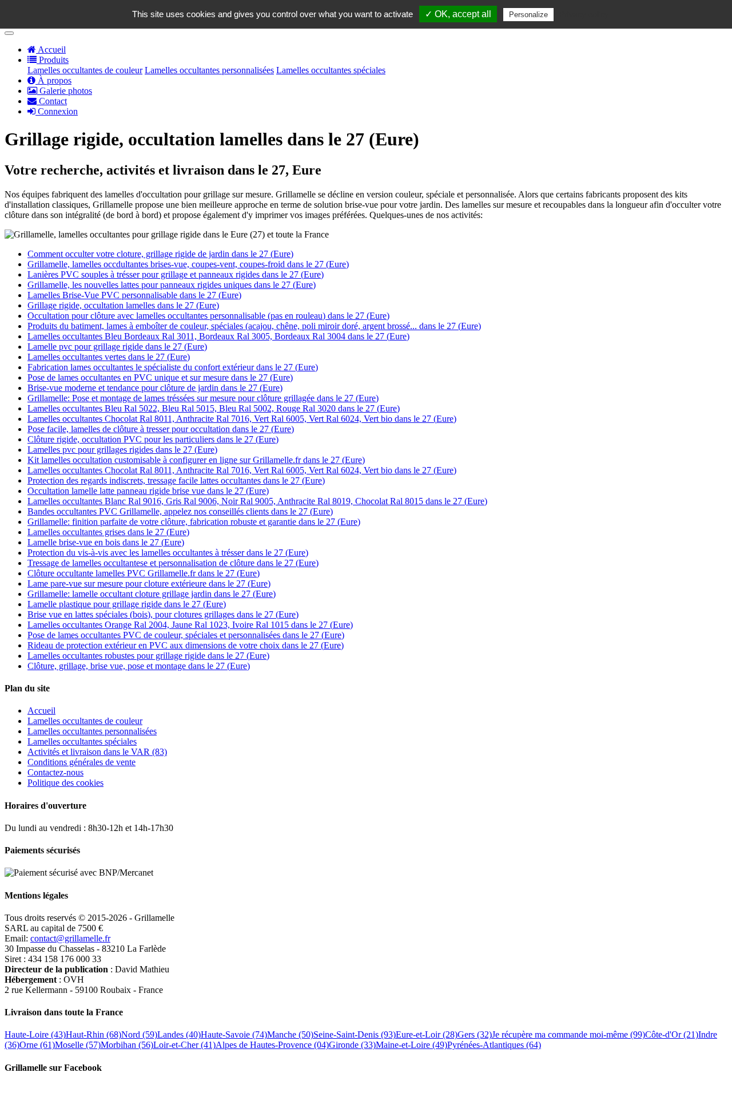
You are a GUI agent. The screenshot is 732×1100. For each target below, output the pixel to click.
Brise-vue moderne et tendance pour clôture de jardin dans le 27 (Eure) (155, 388)
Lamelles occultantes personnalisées (209, 70)
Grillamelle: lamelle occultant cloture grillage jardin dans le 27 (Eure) (151, 594)
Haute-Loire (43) (35, 1034)
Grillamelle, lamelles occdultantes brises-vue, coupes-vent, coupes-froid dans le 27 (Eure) (188, 264)
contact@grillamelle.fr (70, 938)
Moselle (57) (78, 1045)
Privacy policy (583, 14)
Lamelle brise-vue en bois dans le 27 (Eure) (105, 542)
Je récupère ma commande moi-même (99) (568, 1034)
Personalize (528, 14)
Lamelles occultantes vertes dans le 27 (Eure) (108, 357)
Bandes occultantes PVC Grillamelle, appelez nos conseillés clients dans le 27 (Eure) (180, 511)
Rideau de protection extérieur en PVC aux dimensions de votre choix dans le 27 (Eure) (185, 645)
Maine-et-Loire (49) (411, 1045)
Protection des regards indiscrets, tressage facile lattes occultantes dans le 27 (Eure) (176, 480)
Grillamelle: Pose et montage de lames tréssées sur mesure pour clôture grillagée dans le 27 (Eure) (203, 398)
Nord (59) (139, 1034)
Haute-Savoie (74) (234, 1034)
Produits (53, 60)
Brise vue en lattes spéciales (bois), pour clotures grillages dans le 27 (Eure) (163, 614)
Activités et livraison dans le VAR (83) (97, 752)
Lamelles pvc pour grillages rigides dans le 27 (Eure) (122, 449)
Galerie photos (64, 91)
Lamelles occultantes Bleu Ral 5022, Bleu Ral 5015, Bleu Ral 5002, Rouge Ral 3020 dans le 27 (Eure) (213, 408)
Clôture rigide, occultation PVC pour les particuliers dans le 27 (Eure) (153, 439)
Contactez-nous (55, 772)
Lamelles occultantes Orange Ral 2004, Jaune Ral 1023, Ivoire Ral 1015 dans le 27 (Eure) (190, 625)
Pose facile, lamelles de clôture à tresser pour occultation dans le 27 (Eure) (160, 429)
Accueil (51, 49)
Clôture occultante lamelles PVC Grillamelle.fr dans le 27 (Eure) (143, 573)
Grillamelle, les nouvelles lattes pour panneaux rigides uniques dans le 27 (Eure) (171, 285)
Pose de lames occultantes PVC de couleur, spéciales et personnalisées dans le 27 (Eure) (185, 635)
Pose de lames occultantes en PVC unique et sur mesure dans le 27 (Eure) (160, 377)
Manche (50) (290, 1034)
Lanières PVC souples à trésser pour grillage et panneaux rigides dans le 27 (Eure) (175, 274)
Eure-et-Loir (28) (427, 1034)
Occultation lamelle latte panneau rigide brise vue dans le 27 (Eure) (148, 491)
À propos (53, 80)
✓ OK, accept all (458, 14)
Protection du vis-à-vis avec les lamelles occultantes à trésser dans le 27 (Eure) (167, 552)
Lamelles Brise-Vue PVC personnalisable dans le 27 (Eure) (134, 295)
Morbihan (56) (127, 1045)
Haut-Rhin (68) (93, 1034)
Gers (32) (475, 1034)
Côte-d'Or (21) (671, 1034)
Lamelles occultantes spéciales (330, 70)
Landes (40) (179, 1034)
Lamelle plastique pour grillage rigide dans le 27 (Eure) (126, 604)
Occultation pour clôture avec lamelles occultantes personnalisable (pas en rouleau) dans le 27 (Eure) (208, 315)
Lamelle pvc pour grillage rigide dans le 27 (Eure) (117, 346)
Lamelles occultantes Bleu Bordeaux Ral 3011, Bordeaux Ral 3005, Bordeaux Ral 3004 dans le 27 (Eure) (218, 336)
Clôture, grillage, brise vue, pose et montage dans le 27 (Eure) (138, 666)
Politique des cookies (65, 783)
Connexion (56, 111)
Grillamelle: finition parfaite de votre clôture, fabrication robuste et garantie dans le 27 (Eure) (193, 522)
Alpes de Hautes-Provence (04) (272, 1045)
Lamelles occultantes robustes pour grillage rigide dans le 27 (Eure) (148, 655)
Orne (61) (37, 1045)
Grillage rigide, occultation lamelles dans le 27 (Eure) (123, 305)
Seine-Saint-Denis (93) (354, 1034)
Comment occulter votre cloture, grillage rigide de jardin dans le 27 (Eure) (160, 254)
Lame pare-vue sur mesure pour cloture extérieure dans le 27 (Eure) (148, 583)
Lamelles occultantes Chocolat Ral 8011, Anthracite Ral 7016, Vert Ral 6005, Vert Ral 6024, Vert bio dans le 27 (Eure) (241, 419)
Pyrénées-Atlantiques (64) (494, 1045)
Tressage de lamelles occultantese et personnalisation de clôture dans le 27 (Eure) (173, 563)
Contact (52, 101)
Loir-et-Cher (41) (184, 1045)
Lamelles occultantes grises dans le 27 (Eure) (108, 532)
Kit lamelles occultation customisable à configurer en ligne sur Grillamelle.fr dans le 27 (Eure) (196, 460)
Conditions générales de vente (81, 762)
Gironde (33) (352, 1045)
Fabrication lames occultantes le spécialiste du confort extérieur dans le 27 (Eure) (172, 367)
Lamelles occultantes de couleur (84, 70)
